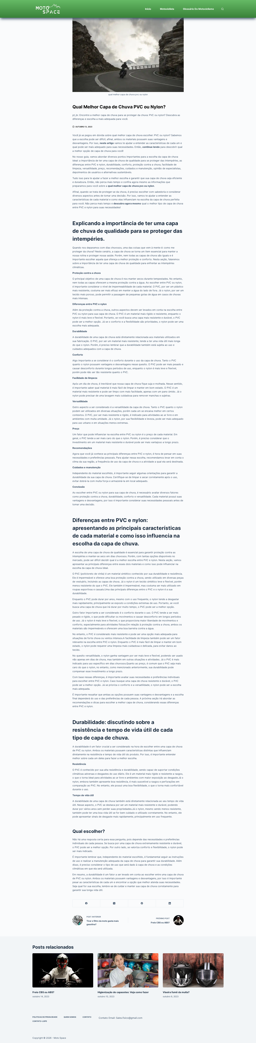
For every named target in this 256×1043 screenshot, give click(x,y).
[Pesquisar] (222, 9)
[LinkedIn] (170, 903)
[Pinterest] (142, 903)
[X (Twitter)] (114, 903)
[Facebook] (86, 903)
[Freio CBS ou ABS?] (62, 970)
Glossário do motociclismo (198, 8)
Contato (87, 1017)
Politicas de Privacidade (44, 1017)
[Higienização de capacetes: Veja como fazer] (128, 970)
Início (148, 8)
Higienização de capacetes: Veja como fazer (123, 992)
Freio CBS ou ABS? (43, 992)
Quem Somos (70, 1017)
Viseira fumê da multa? (176, 992)
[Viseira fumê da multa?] (193, 970)
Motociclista (167, 8)
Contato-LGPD (39, 1021)
